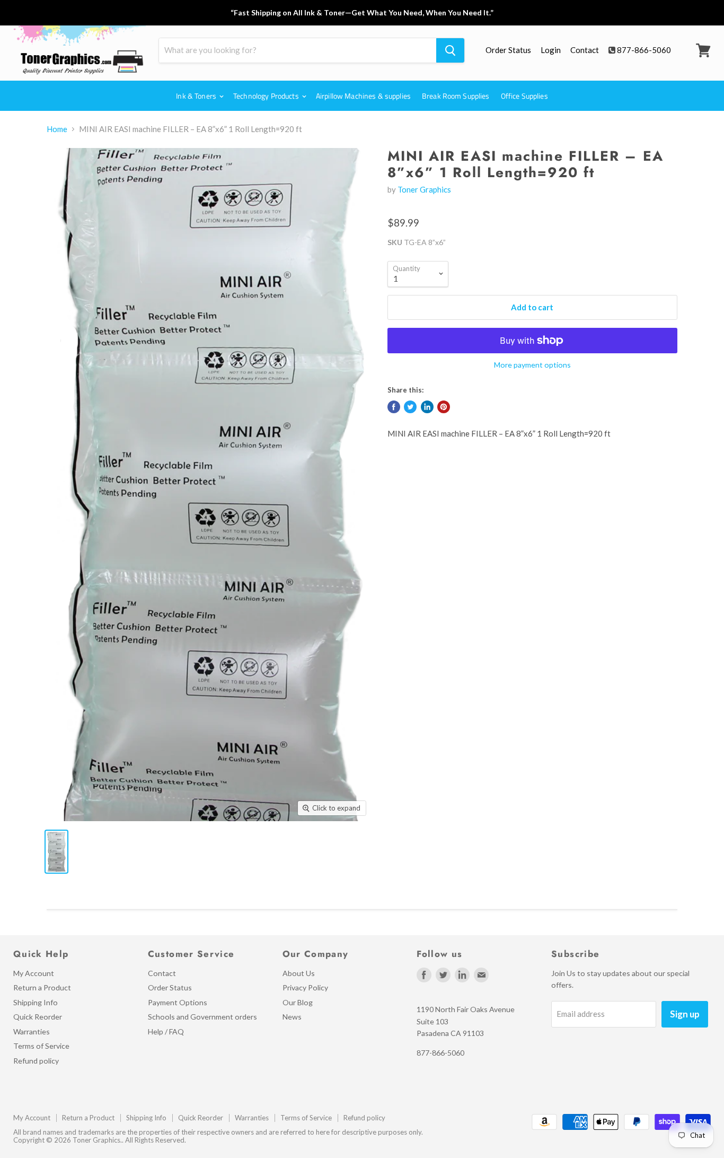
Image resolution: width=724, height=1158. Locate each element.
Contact (584, 50)
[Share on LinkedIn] (427, 406)
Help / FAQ (166, 1031)
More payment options (532, 365)
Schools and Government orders (202, 1016)
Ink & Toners (197, 95)
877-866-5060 (644, 50)
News (292, 1016)
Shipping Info (35, 1002)
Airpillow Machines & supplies (363, 95)
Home (57, 129)
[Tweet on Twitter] (410, 406)
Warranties (31, 1031)
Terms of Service (41, 1045)
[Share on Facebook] (393, 406)
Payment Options (177, 1002)
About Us (298, 973)
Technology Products (267, 95)
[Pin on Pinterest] (443, 406)
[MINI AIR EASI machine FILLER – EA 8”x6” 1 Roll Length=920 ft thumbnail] (56, 852)
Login (551, 50)
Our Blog (297, 1002)
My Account (33, 973)
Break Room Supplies (456, 95)
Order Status (508, 50)
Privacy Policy (305, 987)
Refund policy (36, 1060)
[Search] (450, 50)
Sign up (685, 1014)
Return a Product (42, 987)
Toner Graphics (424, 189)
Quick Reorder (37, 1016)
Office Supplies (524, 95)
